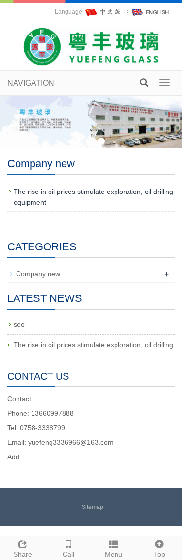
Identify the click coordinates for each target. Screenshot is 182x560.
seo (19, 324)
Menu (113, 554)
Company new (38, 274)
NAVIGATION (30, 83)
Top (159, 554)
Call (68, 554)
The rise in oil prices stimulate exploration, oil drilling (93, 345)
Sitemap (92, 507)
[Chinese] (104, 11)
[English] (150, 11)
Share (23, 554)
